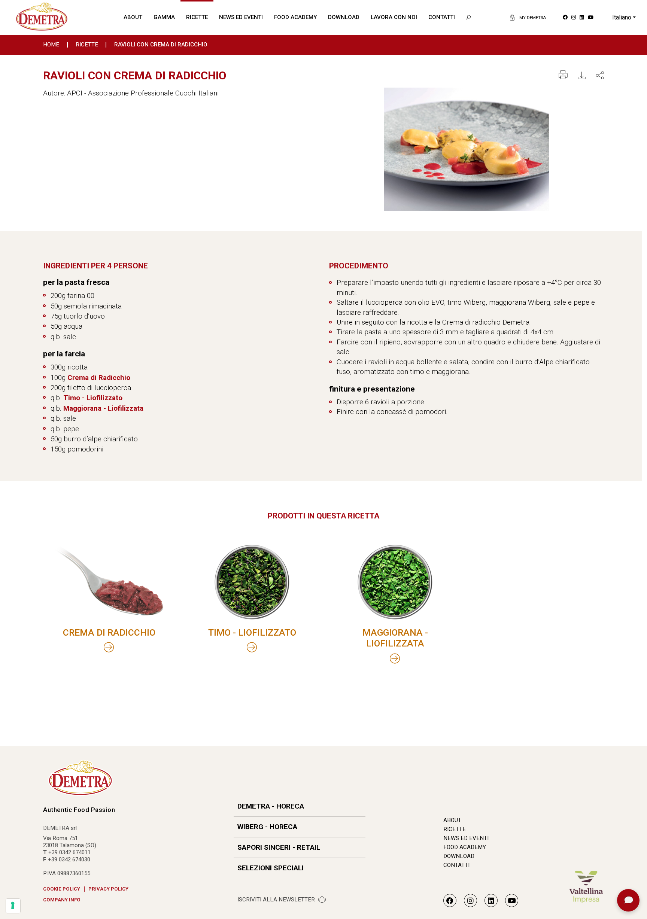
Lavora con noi (394, 17)
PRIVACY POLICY (108, 888)
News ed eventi (241, 17)
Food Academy (295, 17)
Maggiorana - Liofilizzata (103, 408)
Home (51, 45)
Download (343, 17)
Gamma (164, 17)
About (133, 17)
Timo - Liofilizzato (92, 397)
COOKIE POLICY (61, 888)
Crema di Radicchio (98, 377)
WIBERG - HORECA (267, 826)
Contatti (441, 17)
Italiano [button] (621, 17)
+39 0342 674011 (69, 852)
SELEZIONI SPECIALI (270, 868)
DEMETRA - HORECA (270, 806)
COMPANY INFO (62, 899)
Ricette (197, 17)
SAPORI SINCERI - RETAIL (278, 847)
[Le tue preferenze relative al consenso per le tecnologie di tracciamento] (13, 906)
